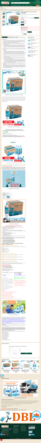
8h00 (7, 266)
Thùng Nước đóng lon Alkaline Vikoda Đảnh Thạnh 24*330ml (35, 51)
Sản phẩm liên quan (5, 359)
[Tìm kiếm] (29, 3)
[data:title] (5, 3)
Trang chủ (13, 5)
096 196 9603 (6, 431)
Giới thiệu (16, 5)
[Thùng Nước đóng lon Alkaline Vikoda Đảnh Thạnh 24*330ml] (29, 51)
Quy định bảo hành (23, 429)
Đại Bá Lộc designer (28, 438)
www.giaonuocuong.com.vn (5, 333)
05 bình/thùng (6, 272)
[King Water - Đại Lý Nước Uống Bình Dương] (4, 426)
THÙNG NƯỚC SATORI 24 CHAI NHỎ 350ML (35, 47)
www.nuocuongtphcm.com (5, 335)
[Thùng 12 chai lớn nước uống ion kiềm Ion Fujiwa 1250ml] (29, 39)
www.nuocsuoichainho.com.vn (5, 336)
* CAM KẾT (5, 50)
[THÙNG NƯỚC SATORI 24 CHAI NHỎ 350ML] (29, 47)
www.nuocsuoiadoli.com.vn (5, 339)
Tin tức (23, 5)
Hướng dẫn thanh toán (23, 428)
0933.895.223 (7, 270)
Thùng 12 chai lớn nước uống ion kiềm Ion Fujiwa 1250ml (35, 39)
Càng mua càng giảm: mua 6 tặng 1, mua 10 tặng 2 (7, 0)
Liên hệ (31, 5)
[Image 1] (13, 18)
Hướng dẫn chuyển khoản (24, 430)
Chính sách (26, 5)
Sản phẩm (19, 5)
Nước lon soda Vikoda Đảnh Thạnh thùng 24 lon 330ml (34, 54)
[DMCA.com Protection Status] (2, 375)
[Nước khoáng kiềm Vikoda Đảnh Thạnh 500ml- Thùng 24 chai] (29, 43)
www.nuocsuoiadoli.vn (4, 338)
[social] (3, 434)
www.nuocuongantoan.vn (5, 332)
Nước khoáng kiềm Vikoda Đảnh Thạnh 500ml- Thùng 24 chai (35, 43)
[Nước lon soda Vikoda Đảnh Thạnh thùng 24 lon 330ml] (29, 55)
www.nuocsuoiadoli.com (5, 337)
